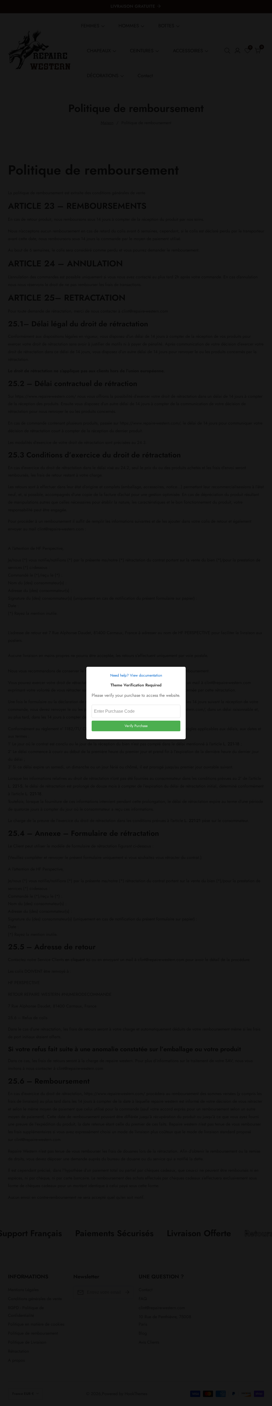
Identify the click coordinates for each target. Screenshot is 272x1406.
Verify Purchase (136, 725)
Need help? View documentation (136, 675)
